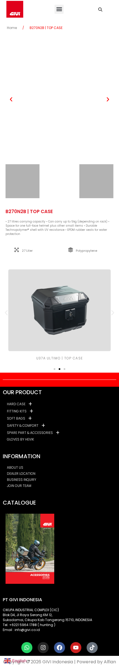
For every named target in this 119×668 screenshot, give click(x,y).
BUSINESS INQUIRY (21, 479)
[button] (59, 9)
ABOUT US (15, 467)
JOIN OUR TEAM (19, 485)
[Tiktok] (92, 647)
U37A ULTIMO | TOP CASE (59, 358)
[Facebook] (59, 647)
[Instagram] (43, 647)
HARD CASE (16, 404)
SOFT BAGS (16, 418)
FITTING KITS (17, 411)
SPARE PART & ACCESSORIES (30, 432)
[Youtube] (75, 647)
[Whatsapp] (26, 647)
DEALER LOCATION (21, 473)
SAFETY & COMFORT (22, 425)
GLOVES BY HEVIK (20, 439)
